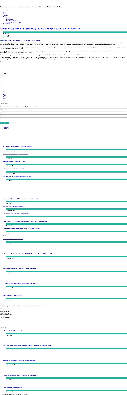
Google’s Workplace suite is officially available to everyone (15, 154)
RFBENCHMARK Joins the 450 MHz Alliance (12, 295)
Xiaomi (4, 98)
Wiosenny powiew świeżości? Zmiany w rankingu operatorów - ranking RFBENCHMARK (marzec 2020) (25, 221)
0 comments (6, 37)
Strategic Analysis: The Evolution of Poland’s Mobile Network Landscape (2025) (20, 283)
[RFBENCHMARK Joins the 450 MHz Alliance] (6, 292)
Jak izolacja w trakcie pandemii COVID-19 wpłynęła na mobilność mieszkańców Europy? (22, 198)
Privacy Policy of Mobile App (13, 22)
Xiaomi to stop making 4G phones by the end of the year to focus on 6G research (40, 28)
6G (3, 94)
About (4, 16)
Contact (8, 18)
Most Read (6, 127)
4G (3, 91)
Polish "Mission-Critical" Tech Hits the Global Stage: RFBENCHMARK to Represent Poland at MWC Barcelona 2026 (27, 253)
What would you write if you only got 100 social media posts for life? (17, 146)
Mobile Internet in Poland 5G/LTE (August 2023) (13, 169)
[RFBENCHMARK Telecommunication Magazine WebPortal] (10, 3)
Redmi (4, 96)
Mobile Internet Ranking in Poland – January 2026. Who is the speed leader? (19, 268)
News (4, 12)
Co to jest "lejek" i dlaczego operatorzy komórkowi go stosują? (16, 213)
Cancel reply (12, 123)
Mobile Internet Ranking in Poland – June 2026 (13, 239)
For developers (6, 23)
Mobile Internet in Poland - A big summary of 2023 (14, 161)
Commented (6, 128)
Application (6, 15)
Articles (5, 13)
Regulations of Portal (11, 20)
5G (3, 92)
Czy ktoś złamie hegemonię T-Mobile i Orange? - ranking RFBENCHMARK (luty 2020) (21, 228)
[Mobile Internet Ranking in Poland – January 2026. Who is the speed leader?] (6, 265)
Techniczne (13, 216)
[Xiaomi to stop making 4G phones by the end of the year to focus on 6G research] (20, 40)
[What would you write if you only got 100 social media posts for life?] (21, 143)
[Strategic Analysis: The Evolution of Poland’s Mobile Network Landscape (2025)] (6, 280)
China (4, 95)
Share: (1, 79)
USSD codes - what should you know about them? (13, 206)
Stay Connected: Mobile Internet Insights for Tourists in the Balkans (17, 176)
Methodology (9, 19)
